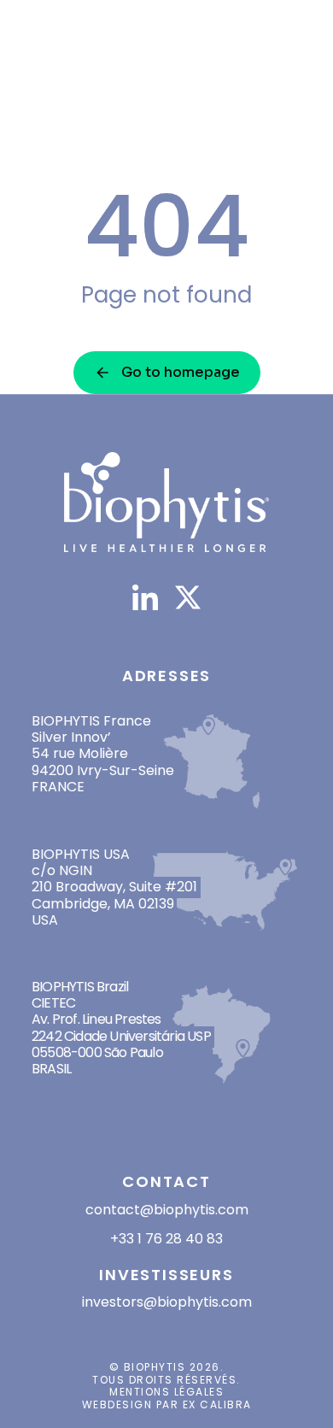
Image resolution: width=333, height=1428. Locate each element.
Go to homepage (180, 372)
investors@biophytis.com (167, 1302)
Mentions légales (166, 1391)
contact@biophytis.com (166, 1209)
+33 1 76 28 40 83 (166, 1239)
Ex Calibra (217, 1404)
